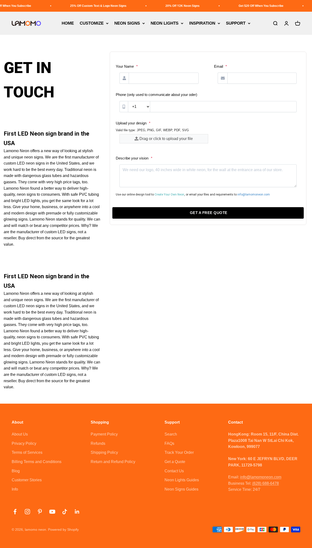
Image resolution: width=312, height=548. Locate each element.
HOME (68, 23)
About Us (20, 434)
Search (171, 434)
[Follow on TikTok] (64, 511)
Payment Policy (104, 434)
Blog (16, 471)
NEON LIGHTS (164, 23)
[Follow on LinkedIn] (77, 511)
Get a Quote (175, 462)
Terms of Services (27, 452)
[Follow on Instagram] (27, 511)
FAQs (169, 443)
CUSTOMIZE (92, 23)
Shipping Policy (104, 452)
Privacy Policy (24, 443)
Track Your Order (179, 452)
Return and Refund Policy (113, 462)
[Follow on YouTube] (52, 511)
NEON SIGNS (127, 23)
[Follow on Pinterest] (40, 511)
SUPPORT (235, 23)
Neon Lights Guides (182, 480)
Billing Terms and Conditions (36, 462)
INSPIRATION (202, 23)
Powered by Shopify (63, 529)
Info (15, 489)
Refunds (98, 443)
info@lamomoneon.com (260, 477)
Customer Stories (27, 480)
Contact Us (174, 471)
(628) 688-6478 (265, 483)
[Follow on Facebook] (15, 511)
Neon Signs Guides (181, 489)
